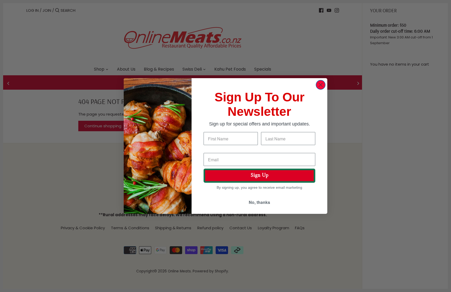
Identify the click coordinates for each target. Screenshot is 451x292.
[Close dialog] (320, 84)
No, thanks (259, 202)
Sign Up (259, 175)
